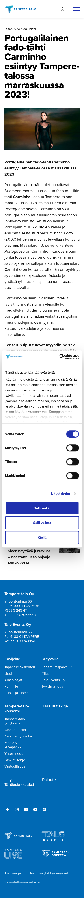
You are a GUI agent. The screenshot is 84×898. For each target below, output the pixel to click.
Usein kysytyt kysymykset (48, 873)
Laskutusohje (14, 760)
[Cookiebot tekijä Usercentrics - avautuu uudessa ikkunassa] (60, 357)
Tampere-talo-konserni (16, 709)
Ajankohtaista (15, 729)
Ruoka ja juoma (16, 692)
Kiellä (42, 537)
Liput (8, 673)
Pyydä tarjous (52, 686)
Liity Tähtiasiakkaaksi (19, 782)
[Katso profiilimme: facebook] (7, 809)
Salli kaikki (42, 508)
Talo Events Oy (53, 680)
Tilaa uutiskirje (55, 706)
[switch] (72, 447)
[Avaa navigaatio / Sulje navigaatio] (76, 9)
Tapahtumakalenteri (19, 667)
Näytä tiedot (60, 494)
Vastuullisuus (14, 766)
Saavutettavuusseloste (22, 882)
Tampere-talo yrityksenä (14, 721)
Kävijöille (12, 659)
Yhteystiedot (14, 753)
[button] (62, 9)
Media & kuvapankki (13, 745)
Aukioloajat (13, 680)
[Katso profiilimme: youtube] (35, 809)
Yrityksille (50, 659)
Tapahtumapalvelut (57, 667)
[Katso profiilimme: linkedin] (26, 809)
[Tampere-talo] (22, 9)
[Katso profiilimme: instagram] (17, 809)
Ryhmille (11, 686)
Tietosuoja (12, 873)
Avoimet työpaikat (18, 736)
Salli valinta (42, 523)
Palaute (49, 779)
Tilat (45, 673)
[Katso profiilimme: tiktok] (44, 809)
